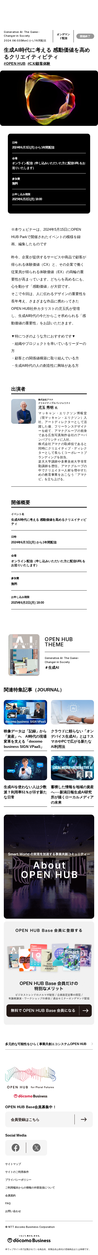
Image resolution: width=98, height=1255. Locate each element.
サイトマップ (13, 1164)
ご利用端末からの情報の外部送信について (30, 1187)
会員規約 (10, 1195)
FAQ (8, 1203)
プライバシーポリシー (18, 1179)
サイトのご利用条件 (17, 1171)
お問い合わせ (13, 1211)
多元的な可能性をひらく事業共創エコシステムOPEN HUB (45, 1044)
